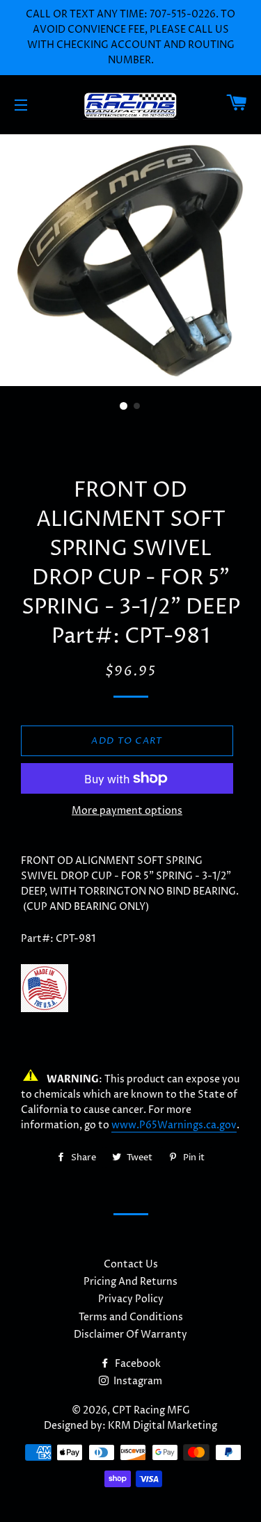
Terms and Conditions (131, 1317)
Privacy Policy (131, 1299)
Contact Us (131, 1264)
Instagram (136, 1381)
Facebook (137, 1363)
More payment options (127, 810)
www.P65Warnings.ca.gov (174, 1125)
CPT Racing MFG (151, 1410)
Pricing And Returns (130, 1281)
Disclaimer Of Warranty (130, 1334)
